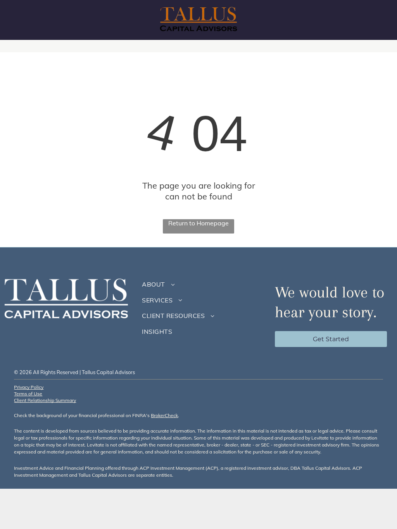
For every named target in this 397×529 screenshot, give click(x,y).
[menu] (380, 20)
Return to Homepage (198, 223)
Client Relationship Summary (45, 400)
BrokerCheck (164, 415)
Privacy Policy (28, 387)
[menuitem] (201, 284)
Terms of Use (28, 394)
